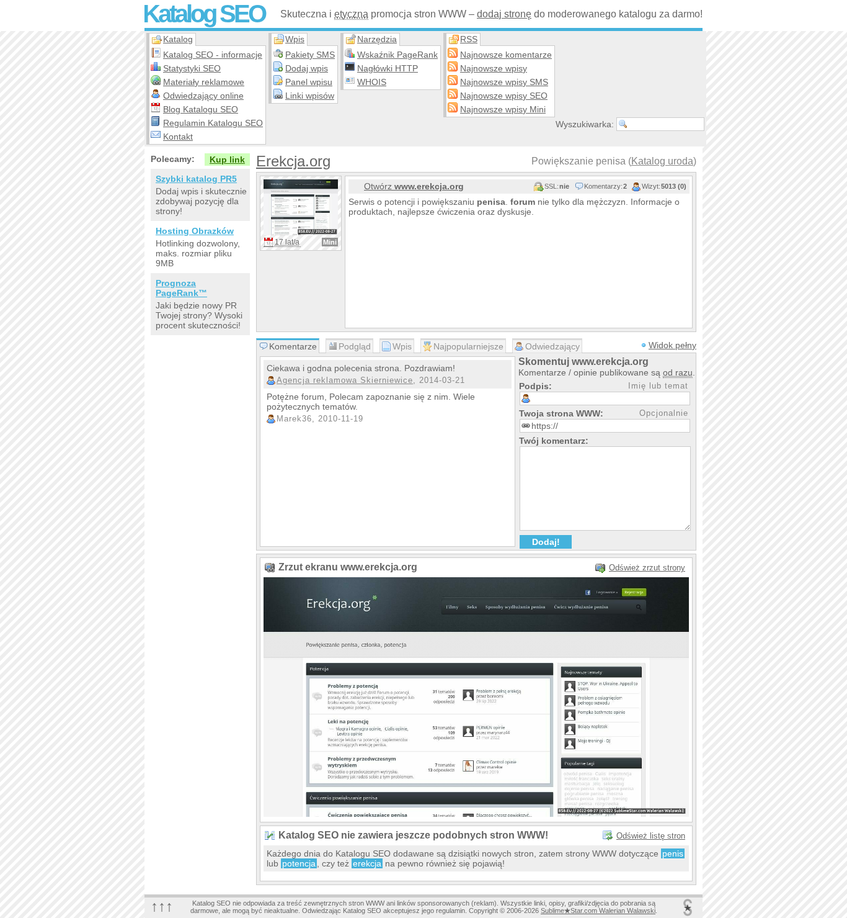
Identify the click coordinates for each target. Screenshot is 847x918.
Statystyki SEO (192, 68)
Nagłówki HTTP (387, 68)
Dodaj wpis (306, 68)
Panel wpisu (308, 82)
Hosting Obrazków (195, 231)
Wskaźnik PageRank (397, 55)
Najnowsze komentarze (506, 55)
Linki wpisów (309, 96)
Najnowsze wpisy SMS (504, 82)
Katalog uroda (662, 161)
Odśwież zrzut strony (647, 567)
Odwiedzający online (203, 96)
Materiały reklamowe (203, 82)
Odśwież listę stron (650, 835)
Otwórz (414, 186)
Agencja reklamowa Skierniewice (345, 380)
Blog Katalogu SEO (200, 109)
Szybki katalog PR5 (196, 179)
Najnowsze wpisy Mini (503, 109)
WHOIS (371, 82)
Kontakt (178, 137)
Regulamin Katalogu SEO (213, 123)
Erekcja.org (293, 161)
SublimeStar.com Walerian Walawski (598, 910)
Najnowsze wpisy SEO (504, 96)
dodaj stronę (504, 14)
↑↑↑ (162, 906)
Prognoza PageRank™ (181, 288)
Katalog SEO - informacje (212, 55)
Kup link (227, 159)
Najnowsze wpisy (493, 68)
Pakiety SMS (310, 55)
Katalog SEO (204, 13)
